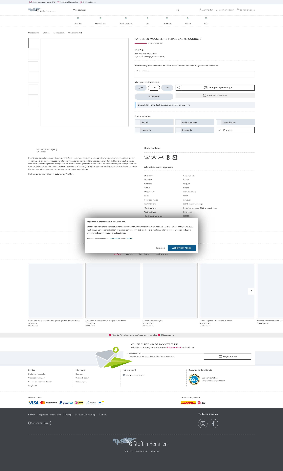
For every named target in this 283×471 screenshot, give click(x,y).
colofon (129, 238)
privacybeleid (115, 238)
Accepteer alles (181, 248)
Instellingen (160, 248)
